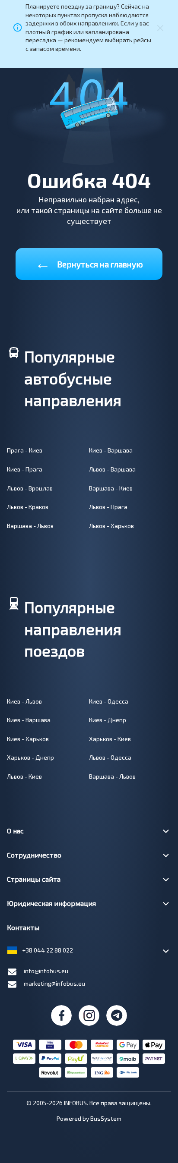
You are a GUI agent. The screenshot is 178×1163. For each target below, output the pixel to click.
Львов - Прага (108, 506)
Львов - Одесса (110, 757)
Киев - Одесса (108, 701)
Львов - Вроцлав (30, 488)
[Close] (160, 27)
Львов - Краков (27, 506)
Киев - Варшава (111, 450)
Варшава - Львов (30, 525)
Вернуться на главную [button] (89, 262)
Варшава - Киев (111, 488)
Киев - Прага (24, 469)
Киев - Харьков (28, 738)
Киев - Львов (24, 701)
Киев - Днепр (107, 719)
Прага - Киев (24, 450)
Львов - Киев (24, 776)
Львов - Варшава (112, 469)
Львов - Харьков (111, 525)
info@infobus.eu (46, 970)
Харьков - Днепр (30, 757)
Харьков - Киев (110, 738)
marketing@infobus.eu (54, 983)
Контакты (23, 927)
